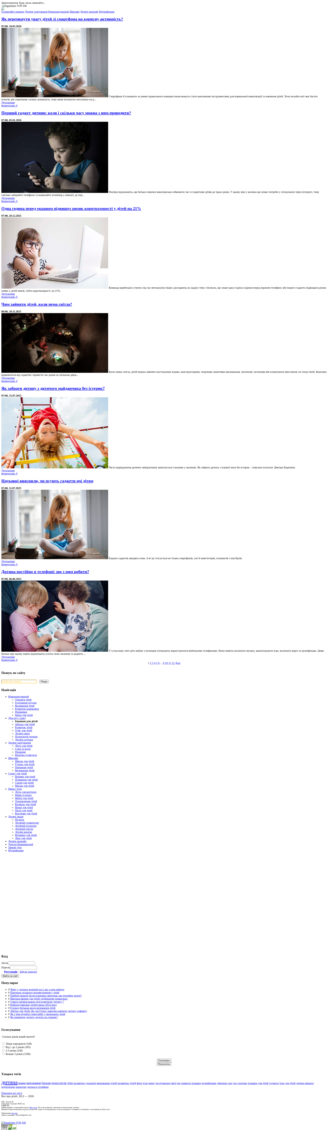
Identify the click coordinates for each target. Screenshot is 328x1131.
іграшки (196, 1083)
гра (235, 1083)
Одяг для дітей (23, 730)
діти (70, 1083)
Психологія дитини (26, 736)
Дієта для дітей (23, 745)
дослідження (162, 1083)
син (230, 1083)
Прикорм (20, 752)
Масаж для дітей (24, 785)
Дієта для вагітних (26, 792)
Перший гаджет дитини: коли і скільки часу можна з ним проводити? (66, 113)
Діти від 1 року (17, 718)
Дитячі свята (22, 733)
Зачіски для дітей (25, 724)
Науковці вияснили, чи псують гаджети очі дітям (47, 481)
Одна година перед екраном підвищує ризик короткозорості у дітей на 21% (71, 208)
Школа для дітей (24, 761)
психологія (58, 1083)
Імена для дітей (24, 715)
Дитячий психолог (26, 825)
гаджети (274, 1083)
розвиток (79, 1083)
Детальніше (8, 102)
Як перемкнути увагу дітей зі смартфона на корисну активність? (62, 19)
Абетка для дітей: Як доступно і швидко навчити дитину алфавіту (48, 1011)
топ (178, 1083)
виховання (33, 1083)
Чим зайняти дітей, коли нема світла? (36, 304)
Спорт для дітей (17, 773)
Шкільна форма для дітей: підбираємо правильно (38, 998)
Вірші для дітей (24, 807)
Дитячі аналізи (23, 832)
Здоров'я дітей (23, 699)
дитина (9, 1082)
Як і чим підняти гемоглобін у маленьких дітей (37, 1014)
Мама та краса (23, 795)
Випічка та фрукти (26, 755)
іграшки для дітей (258, 1083)
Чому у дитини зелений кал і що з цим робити (37, 989)
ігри (145, 1083)
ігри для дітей (287, 1083)
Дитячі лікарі (15, 816)
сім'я (173, 1083)
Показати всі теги (11, 1093)
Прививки (21, 712)
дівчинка (222, 1083)
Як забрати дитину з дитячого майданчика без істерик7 (53, 388)
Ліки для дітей (23, 838)
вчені (151, 1083)
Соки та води (23, 748)
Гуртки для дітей (25, 764)
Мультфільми (16, 850)
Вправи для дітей (25, 776)
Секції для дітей (24, 782)
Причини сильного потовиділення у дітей (34, 992)
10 (166, 663)
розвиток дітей (127, 1083)
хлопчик (242, 1083)
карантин (21, 1087)
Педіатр (19, 819)
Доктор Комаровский (20, 844)
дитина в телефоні (38, 1087)
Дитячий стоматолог (27, 822)
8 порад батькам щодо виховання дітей (33, 1008)
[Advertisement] (27, 879)
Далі (177, 663)
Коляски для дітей (25, 804)
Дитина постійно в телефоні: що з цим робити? (45, 571)
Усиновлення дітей (26, 801)
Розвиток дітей (23, 727)
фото (139, 1083)
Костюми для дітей (26, 813)
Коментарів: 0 (9, 105)
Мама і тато (15, 788)
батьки (46, 1083)
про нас (14, 1113)
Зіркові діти (15, 847)
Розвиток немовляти (27, 708)
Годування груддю (26, 702)
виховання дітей (107, 1083)
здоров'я (90, 1083)
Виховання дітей (25, 705)
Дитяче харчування (19, 742)
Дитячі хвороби (17, 841)
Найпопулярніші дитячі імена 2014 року (33, 1004)
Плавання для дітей (26, 779)
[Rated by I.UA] (8, 1128)
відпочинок (8, 1087)
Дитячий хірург (24, 828)
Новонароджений (18, 696)
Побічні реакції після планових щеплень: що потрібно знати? (46, 995)
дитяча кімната (305, 1083)
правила (186, 1083)
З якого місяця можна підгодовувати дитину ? (37, 1001)
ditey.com (33, 1107)
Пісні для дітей (23, 810)
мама (22, 1083)
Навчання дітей (24, 767)
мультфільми (209, 1083)
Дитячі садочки (24, 739)
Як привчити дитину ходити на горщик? (34, 1017)
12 (173, 663)
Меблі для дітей (24, 798)
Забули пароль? (28, 971)
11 (169, 663)
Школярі (13, 758)
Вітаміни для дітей (26, 835)
